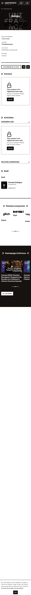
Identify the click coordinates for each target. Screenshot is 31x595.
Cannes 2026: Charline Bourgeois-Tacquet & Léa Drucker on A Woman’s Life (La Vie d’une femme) (11, 278)
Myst (15, 215)
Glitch (3, 220)
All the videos (7, 293)
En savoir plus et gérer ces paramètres (12, 588)
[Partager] (23, 67)
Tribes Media (6, 38)
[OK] (15, 592)
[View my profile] (27, 3)
